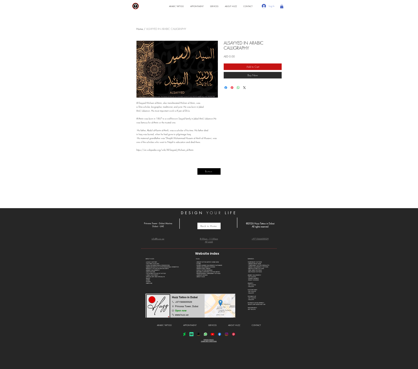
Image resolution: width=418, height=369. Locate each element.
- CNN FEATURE (150, 272)
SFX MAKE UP (252, 296)
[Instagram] (227, 334)
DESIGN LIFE (209, 213)
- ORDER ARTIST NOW (254, 263)
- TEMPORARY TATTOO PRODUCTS (258, 265)
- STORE (198, 263)
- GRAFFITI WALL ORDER (203, 268)
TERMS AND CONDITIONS (209, 341)
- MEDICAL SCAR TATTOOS (256, 268)
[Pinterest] (234, 334)
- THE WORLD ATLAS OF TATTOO (155, 273)
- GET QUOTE (252, 276)
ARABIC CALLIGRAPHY (254, 275)
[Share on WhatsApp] (238, 88)
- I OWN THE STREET (151, 275)
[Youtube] (212, 334)
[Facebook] (219, 334)
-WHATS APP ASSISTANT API (256, 304)
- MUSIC (147, 278)
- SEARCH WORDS (253, 278)
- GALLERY (251, 286)
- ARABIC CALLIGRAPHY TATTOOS (258, 267)
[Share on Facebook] (226, 88)
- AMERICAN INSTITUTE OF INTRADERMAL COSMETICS (162, 267)
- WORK (147, 280)
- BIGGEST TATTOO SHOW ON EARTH (157, 268)
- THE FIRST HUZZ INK (152, 263)
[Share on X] (244, 88)
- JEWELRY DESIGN (202, 275)
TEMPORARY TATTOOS (255, 262)
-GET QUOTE (252, 309)
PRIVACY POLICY (209, 339)
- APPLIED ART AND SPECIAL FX (155, 276)
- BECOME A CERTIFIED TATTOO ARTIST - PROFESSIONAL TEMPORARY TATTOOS (208, 272)
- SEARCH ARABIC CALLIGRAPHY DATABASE (209, 265)
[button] (212, 6)
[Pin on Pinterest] (232, 88)
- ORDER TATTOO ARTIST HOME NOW (207, 262)
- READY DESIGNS (253, 280)
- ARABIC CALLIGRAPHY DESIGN (205, 267)
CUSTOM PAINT (252, 290)
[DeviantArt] (184, 334)
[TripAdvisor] (191, 334)
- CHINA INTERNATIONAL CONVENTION (157, 265)
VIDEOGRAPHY (252, 307)
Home (139, 29)
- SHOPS (148, 281)
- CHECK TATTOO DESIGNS (204, 270)
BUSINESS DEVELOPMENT (256, 303)
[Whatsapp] (205, 334)
